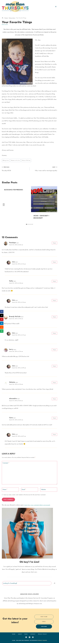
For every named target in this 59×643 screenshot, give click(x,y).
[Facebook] (26, 637)
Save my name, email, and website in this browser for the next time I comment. (25, 495)
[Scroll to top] (55, 637)
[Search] (54, 583)
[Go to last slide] (4, 204)
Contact (32, 634)
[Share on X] (1, 315)
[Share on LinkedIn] (1, 323)
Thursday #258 (6, 168)
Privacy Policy (42, 634)
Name (5, 489)
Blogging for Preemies (13, 190)
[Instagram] (29, 637)
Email (24, 489)
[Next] (55, 204)
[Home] (2, 18)
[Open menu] (55, 6)
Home (13, 634)
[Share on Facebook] (1, 311)
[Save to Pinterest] (1, 319)
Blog (26, 634)
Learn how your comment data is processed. (37, 505)
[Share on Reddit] (1, 327)
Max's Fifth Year (26, 160)
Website (43, 489)
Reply (54, 243)
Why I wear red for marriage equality (46, 168)
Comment (6, 463)
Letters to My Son (15, 160)
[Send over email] (1, 331)
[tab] (26, 224)
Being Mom (5, 24)
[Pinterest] (32, 637)
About (20, 634)
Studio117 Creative (42, 640)
